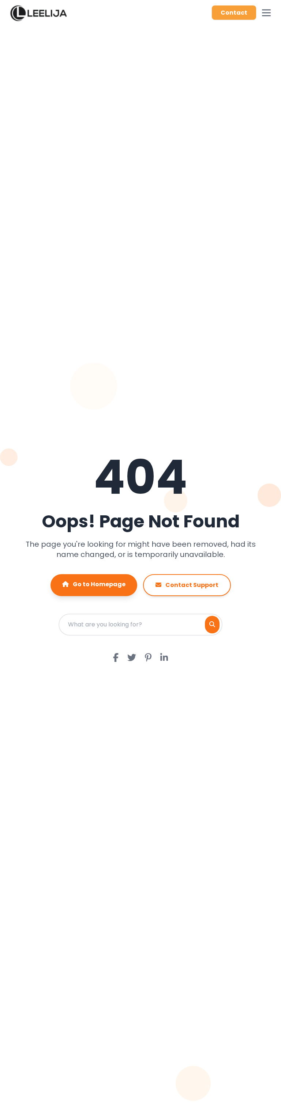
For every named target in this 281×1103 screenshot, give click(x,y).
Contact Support (191, 585)
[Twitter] (131, 658)
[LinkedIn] (164, 658)
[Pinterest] (148, 658)
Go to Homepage (98, 584)
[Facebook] (116, 658)
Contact (234, 12)
